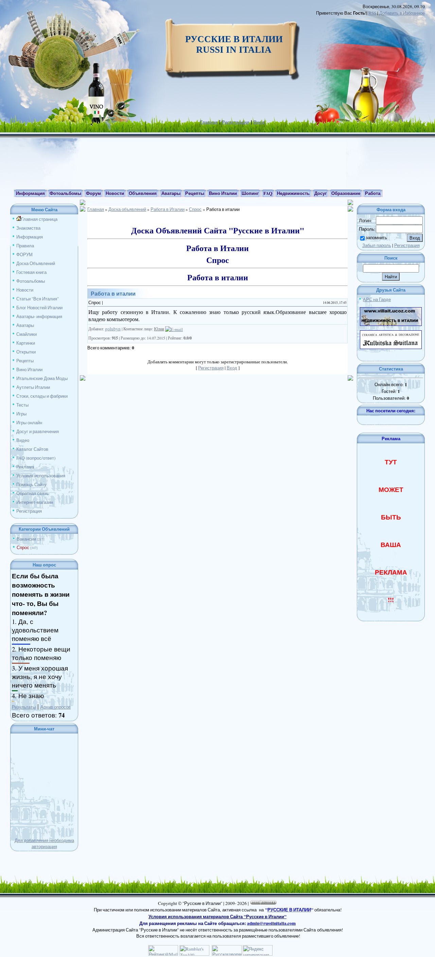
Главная (209, 122)
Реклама (25, 467)
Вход (259, 122)
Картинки (25, 343)
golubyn (113, 329)
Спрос (23, 547)
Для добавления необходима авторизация (44, 843)
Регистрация (235, 122)
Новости (24, 290)
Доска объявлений (127, 209)
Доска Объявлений (35, 263)
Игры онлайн (29, 422)
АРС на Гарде (377, 299)
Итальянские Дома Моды (42, 378)
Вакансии (26, 539)
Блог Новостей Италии (39, 307)
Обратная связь (32, 493)
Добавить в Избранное (402, 13)
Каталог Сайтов (32, 449)
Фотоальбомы (30, 281)
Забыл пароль (376, 245)
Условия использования (40, 476)
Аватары (25, 325)
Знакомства (28, 228)
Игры (21, 414)
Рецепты (25, 361)
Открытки (26, 352)
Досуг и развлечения (37, 431)
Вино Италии (29, 369)
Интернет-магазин (34, 502)
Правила (25, 246)
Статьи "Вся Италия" (37, 299)
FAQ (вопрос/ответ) (35, 458)
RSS (372, 13)
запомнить (376, 237)
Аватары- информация (39, 316)
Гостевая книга (31, 272)
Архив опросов (55, 707)
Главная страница (39, 219)
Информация (29, 237)
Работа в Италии (168, 209)
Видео (22, 440)
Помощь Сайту (31, 484)
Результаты (24, 707)
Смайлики (26, 334)
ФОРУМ (24, 254)
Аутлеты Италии (33, 387)
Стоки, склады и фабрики (42, 396)
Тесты (22, 405)
